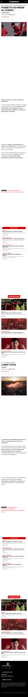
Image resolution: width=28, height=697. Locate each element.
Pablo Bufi (6, 16)
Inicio (2, 5)
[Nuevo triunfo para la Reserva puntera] (14, 304)
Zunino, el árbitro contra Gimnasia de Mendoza (12, 255)
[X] (5, 19)
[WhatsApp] (8, 19)
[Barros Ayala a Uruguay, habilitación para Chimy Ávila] (14, 343)
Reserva (4, 230)
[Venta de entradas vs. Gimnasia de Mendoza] (14, 324)
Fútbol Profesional (9, 5)
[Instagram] (3, 668)
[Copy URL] (11, 19)
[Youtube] (9, 668)
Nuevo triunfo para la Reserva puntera (12, 231)
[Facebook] (2, 19)
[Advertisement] (14, 53)
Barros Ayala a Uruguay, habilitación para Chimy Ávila (13, 246)
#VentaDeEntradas (6, 237)
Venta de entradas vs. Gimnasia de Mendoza (13, 238)
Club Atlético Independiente (14, 190)
